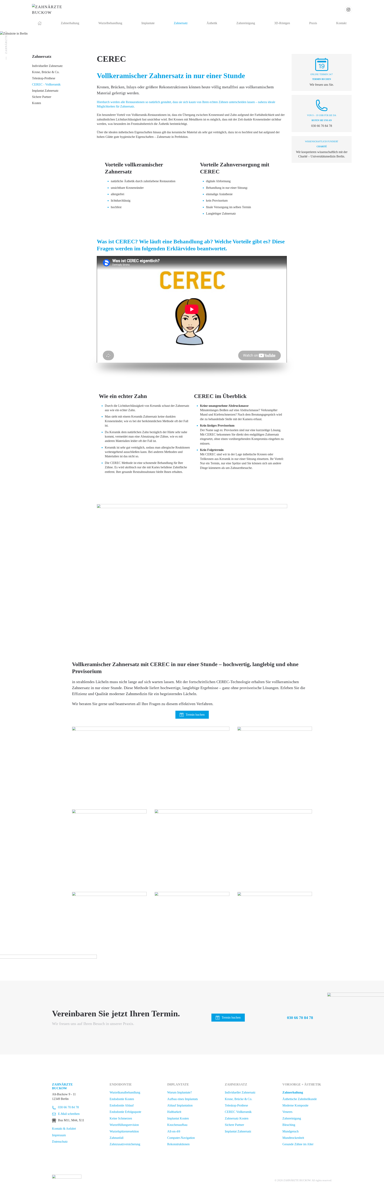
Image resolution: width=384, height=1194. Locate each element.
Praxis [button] (313, 23)
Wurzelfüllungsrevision (124, 1124)
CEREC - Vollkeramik (46, 84)
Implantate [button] (148, 23)
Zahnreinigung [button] (245, 23)
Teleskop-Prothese (43, 78)
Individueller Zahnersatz (47, 66)
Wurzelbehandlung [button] (110, 23)
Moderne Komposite (295, 1105)
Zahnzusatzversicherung (125, 1144)
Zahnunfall (116, 1137)
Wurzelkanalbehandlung (125, 1092)
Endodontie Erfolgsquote (125, 1111)
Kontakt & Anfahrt (64, 1128)
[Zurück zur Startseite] (50, 9)
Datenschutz (60, 1141)
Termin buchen (195, 714)
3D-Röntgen (282, 23)
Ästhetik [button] (212, 23)
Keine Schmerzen (121, 1118)
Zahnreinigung (291, 1118)
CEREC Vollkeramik (238, 1111)
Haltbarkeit (174, 1111)
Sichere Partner (41, 97)
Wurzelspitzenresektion (124, 1131)
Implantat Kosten (178, 1118)
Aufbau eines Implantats (182, 1099)
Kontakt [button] (341, 23)
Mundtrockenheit (293, 1137)
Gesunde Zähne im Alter (297, 1144)
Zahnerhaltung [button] (70, 23)
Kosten (36, 103)
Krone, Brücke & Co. (45, 72)
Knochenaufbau (177, 1124)
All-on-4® (173, 1131)
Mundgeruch (290, 1131)
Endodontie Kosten (122, 1099)
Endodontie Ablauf (122, 1105)
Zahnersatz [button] (181, 23)
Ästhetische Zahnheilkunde (299, 1099)
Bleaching (288, 1124)
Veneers (287, 1111)
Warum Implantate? (179, 1092)
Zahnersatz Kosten (236, 1118)
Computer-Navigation (181, 1137)
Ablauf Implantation (180, 1105)
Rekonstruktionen (178, 1144)
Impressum (59, 1135)
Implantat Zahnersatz (45, 90)
